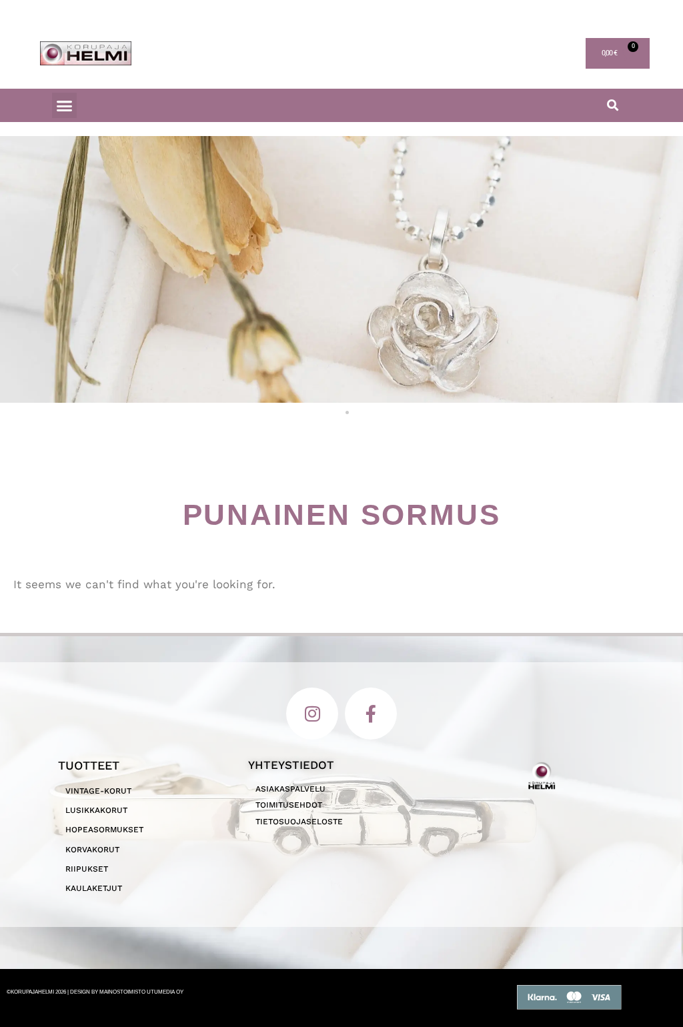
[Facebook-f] (371, 714)
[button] (64, 105)
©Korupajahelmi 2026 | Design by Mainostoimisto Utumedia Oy (95, 992)
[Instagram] (312, 714)
